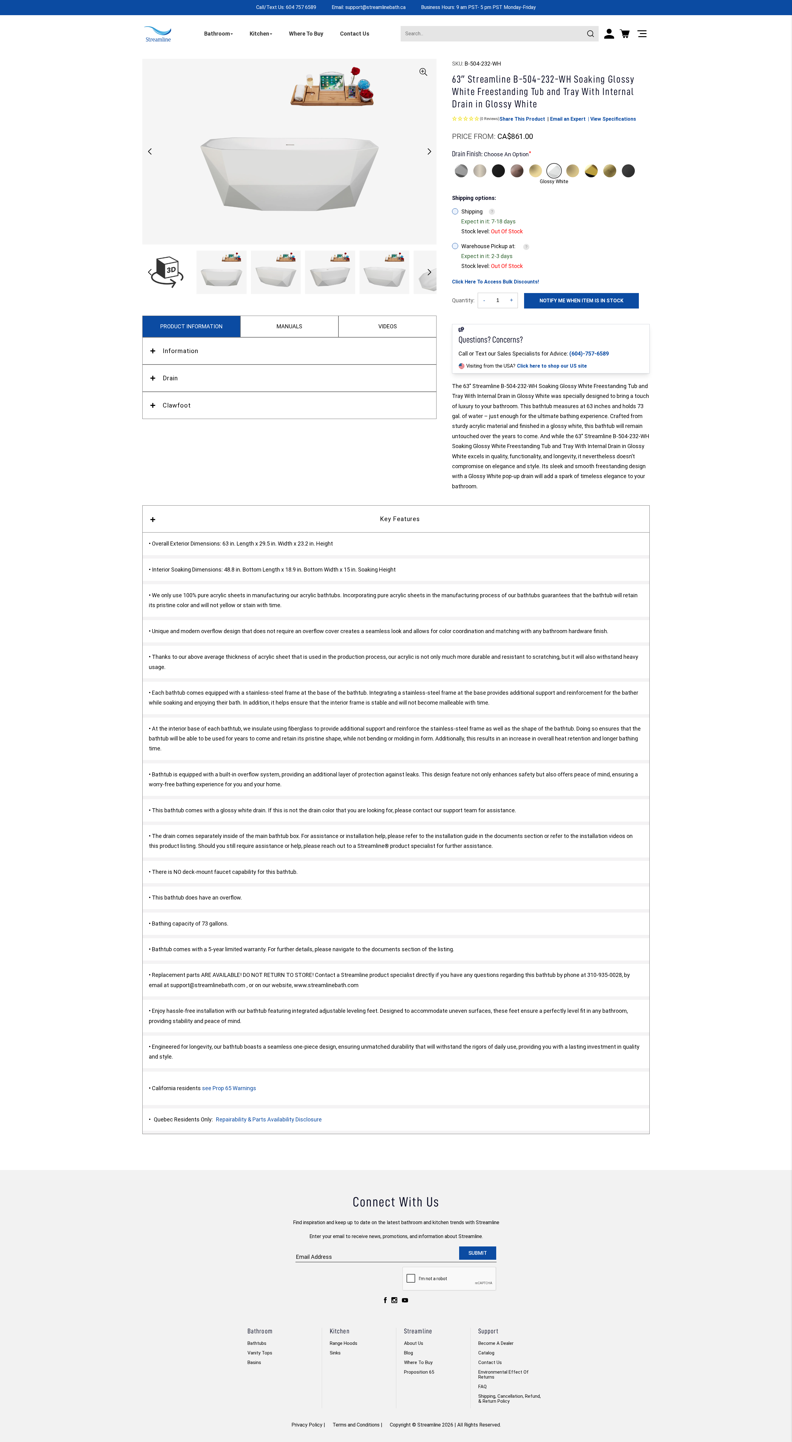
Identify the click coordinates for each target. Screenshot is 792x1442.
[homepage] (157, 34)
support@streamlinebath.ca (375, 7)
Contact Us (354, 33)
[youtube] (405, 1301)
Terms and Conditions (356, 1425)
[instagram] (394, 1301)
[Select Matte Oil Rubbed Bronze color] (516, 170)
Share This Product (522, 119)
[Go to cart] (625, 34)
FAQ (482, 1386)
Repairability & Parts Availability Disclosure (269, 1119)
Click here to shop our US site (552, 366)
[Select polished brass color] (535, 170)
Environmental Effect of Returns (503, 1374)
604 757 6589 (301, 7)
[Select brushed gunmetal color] (628, 170)
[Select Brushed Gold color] (609, 170)
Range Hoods (343, 1343)
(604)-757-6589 (589, 353)
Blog (408, 1353)
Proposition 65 (419, 1372)
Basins (254, 1362)
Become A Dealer (496, 1343)
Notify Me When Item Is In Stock (581, 301)
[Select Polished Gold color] (591, 170)
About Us (413, 1343)
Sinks (335, 1353)
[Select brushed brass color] (572, 170)
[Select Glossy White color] (554, 170)
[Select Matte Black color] (498, 170)
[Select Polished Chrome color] (461, 170)
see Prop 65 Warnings (229, 1088)
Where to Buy (418, 1362)
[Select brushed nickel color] (479, 170)
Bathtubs (257, 1343)
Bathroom (217, 33)
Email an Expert (568, 119)
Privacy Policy (306, 1425)
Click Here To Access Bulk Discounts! (495, 282)
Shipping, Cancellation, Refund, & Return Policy (509, 1398)
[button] (429, 151)
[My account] (609, 33)
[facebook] (385, 1301)
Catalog (486, 1353)
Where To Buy (306, 33)
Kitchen (259, 33)
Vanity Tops (260, 1353)
